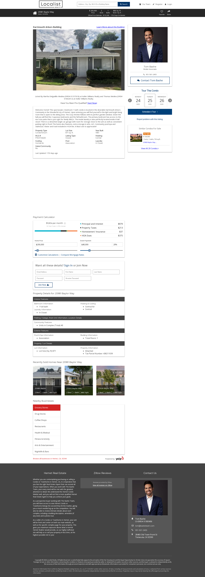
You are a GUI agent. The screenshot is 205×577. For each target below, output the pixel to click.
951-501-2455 (151, 74)
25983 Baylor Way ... (150, 142)
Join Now (42, 285)
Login (169, 4)
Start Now (91, 103)
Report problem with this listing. (150, 119)
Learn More (111, 27)
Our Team (146, 4)
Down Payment (85, 241)
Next (170, 100)
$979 (120, 223)
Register (159, 4)
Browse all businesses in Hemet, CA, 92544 (50, 458)
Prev (130, 100)
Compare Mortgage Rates (72, 255)
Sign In (68, 265)
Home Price (39, 241)
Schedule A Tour (149, 112)
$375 (120, 235)
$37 (121, 231)
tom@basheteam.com (144, 526)
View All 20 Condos (149, 148)
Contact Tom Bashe (152, 80)
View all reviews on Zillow (102, 485)
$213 (120, 227)
